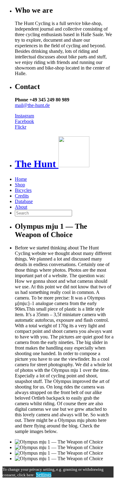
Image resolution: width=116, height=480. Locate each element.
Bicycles (23, 190)
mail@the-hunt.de (32, 105)
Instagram (24, 115)
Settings (43, 474)
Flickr (20, 127)
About (21, 207)
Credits (22, 195)
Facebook (24, 121)
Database (24, 201)
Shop (20, 184)
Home (21, 179)
